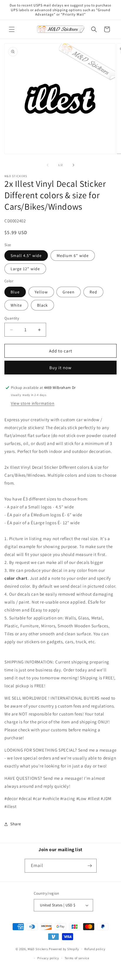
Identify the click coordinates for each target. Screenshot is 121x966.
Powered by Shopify (64, 949)
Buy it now (60, 367)
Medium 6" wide (73, 255)
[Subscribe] (89, 866)
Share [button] (15, 823)
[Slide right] (73, 165)
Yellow (41, 292)
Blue (15, 292)
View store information (32, 403)
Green (69, 292)
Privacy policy (48, 958)
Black (42, 305)
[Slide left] (47, 165)
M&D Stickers (38, 949)
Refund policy (94, 949)
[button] (11, 29)
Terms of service (77, 958)
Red (93, 292)
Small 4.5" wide (26, 255)
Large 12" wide (25, 268)
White (16, 305)
